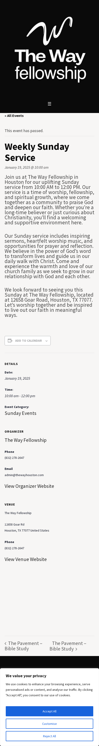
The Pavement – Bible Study (23, 646)
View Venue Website (26, 559)
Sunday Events (20, 413)
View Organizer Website (29, 486)
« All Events (14, 115)
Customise (49, 724)
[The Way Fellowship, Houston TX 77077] (49, 49)
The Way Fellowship (26, 440)
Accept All (49, 711)
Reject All (49, 736)
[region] (49, 707)
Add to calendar (28, 340)
